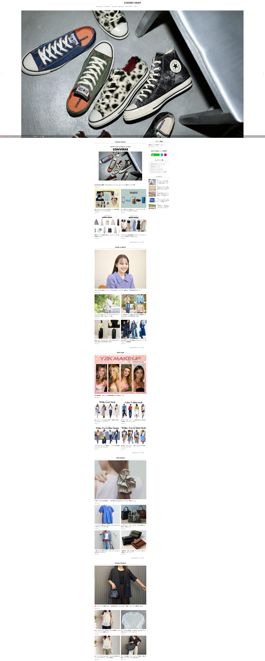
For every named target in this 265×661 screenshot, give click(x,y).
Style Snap (120, 352)
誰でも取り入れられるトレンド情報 (158, 171)
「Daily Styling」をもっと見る (137, 558)
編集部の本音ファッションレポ (157, 163)
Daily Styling (120, 458)
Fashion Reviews (120, 563)
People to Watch (120, 247)
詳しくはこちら (152, 146)
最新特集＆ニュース (155, 166)
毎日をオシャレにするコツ (156, 169)
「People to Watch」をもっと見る (136, 347)
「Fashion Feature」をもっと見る (136, 242)
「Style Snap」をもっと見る (137, 452)
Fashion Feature (120, 142)
